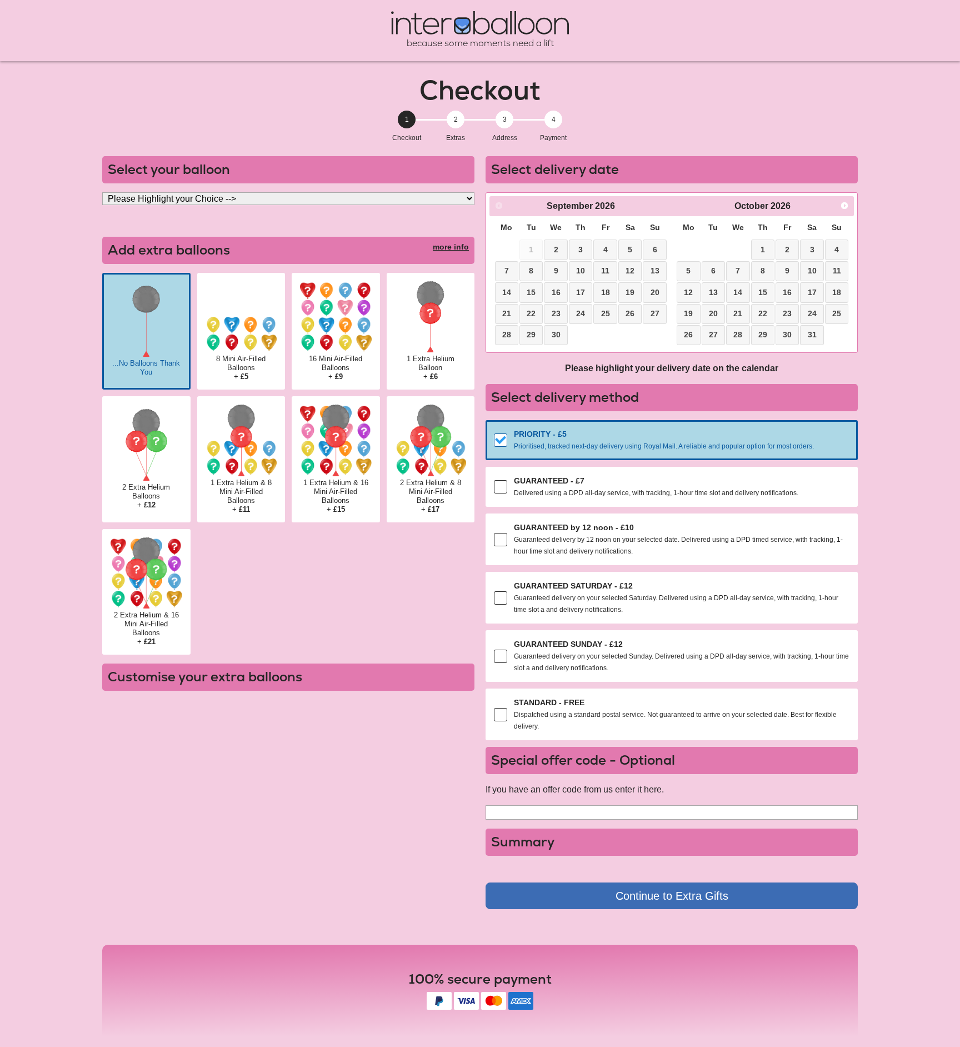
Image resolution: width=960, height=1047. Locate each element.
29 (531, 334)
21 (506, 313)
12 (630, 270)
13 (655, 270)
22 (531, 313)
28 (506, 334)
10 (580, 270)
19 (630, 292)
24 (580, 313)
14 (506, 292)
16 (556, 292)
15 (531, 292)
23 (556, 313)
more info (451, 246)
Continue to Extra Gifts (672, 896)
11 (605, 270)
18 (605, 292)
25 (605, 313)
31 (812, 334)
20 (655, 292)
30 (556, 334)
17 (580, 292)
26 (630, 313)
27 (655, 313)
